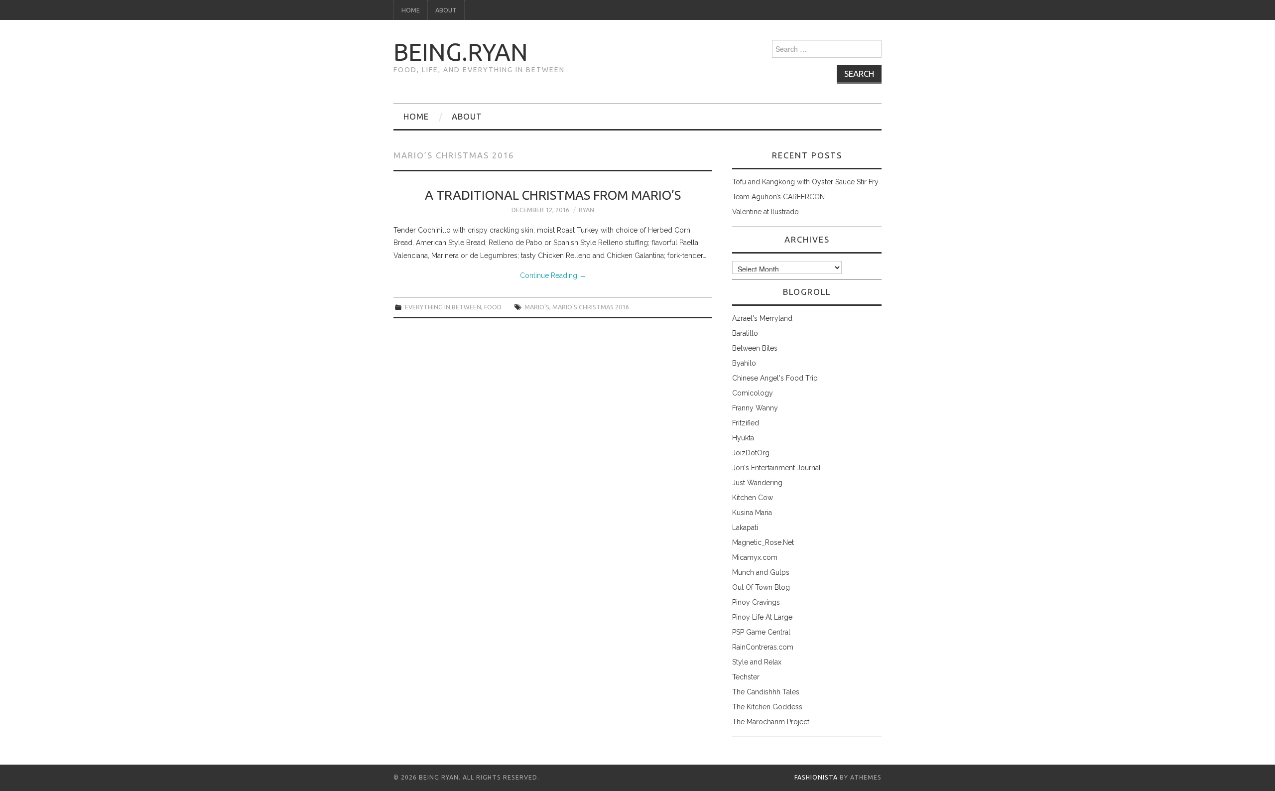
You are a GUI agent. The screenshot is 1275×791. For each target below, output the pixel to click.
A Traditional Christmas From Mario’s (553, 195)
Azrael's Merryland (762, 318)
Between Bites (754, 348)
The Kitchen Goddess (767, 707)
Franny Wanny (755, 408)
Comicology (752, 393)
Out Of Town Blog (761, 587)
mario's (536, 306)
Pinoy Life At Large (762, 617)
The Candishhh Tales (765, 692)
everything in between (443, 306)
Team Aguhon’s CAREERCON (778, 197)
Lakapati (745, 527)
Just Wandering (757, 483)
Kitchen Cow (752, 498)
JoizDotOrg (750, 453)
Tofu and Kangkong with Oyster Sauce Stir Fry (805, 182)
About (446, 9)
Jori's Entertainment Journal (776, 468)
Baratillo (745, 333)
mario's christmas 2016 (590, 306)
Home (410, 9)
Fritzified (745, 423)
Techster (746, 677)
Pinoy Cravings (756, 602)
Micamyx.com (754, 557)
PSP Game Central (761, 632)
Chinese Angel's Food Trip (775, 378)
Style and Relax (756, 662)
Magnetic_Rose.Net (763, 542)
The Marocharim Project (770, 722)
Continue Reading (553, 275)
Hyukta (743, 438)
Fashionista (816, 777)
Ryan (586, 209)
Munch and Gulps (760, 572)
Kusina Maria (752, 513)
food (493, 306)
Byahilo (744, 363)
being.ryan (460, 51)
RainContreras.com (762, 647)
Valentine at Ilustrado (765, 212)
